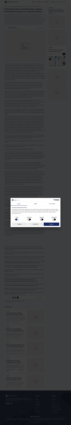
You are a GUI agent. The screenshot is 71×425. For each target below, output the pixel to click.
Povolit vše (51, 224)
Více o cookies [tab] (52, 203)
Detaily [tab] (35, 203)
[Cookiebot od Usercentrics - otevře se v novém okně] (54, 200)
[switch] (29, 219)
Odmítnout (19, 224)
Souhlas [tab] (18, 203)
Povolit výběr (35, 224)
